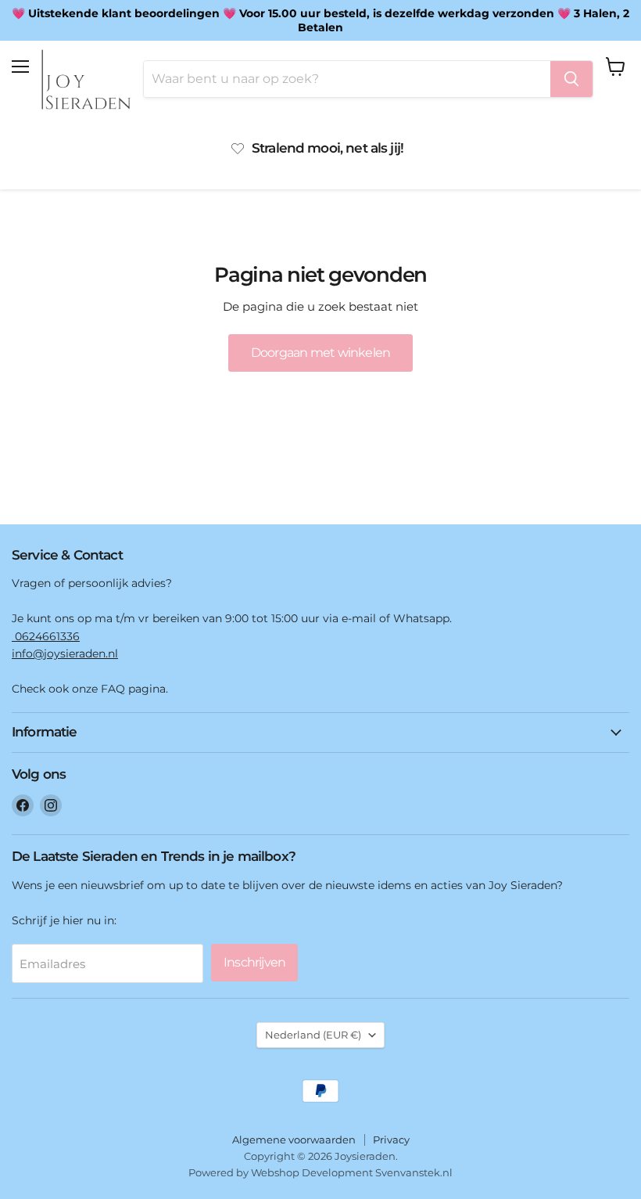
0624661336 (46, 636)
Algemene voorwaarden (294, 1139)
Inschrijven (254, 962)
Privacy (391, 1139)
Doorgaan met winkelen (320, 352)
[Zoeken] (571, 79)
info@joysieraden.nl (65, 653)
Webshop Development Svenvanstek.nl (352, 1172)
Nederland (313, 1034)
